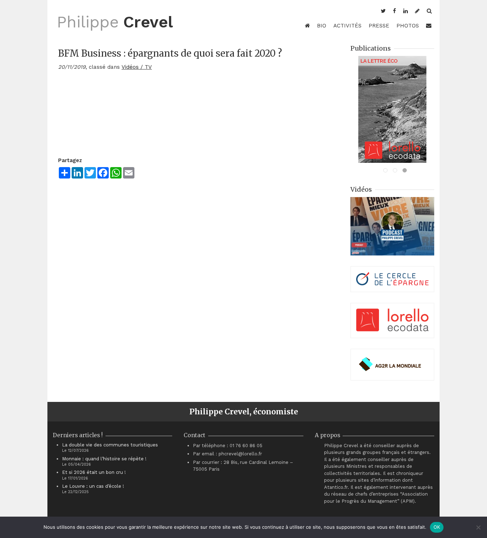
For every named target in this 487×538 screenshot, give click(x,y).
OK (437, 527)
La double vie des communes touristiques (110, 445)
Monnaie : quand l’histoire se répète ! (104, 458)
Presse (379, 25)
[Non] (478, 527)
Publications (370, 48)
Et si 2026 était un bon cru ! (94, 472)
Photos (407, 25)
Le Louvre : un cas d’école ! (93, 486)
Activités (347, 25)
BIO (321, 25)
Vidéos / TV (137, 67)
